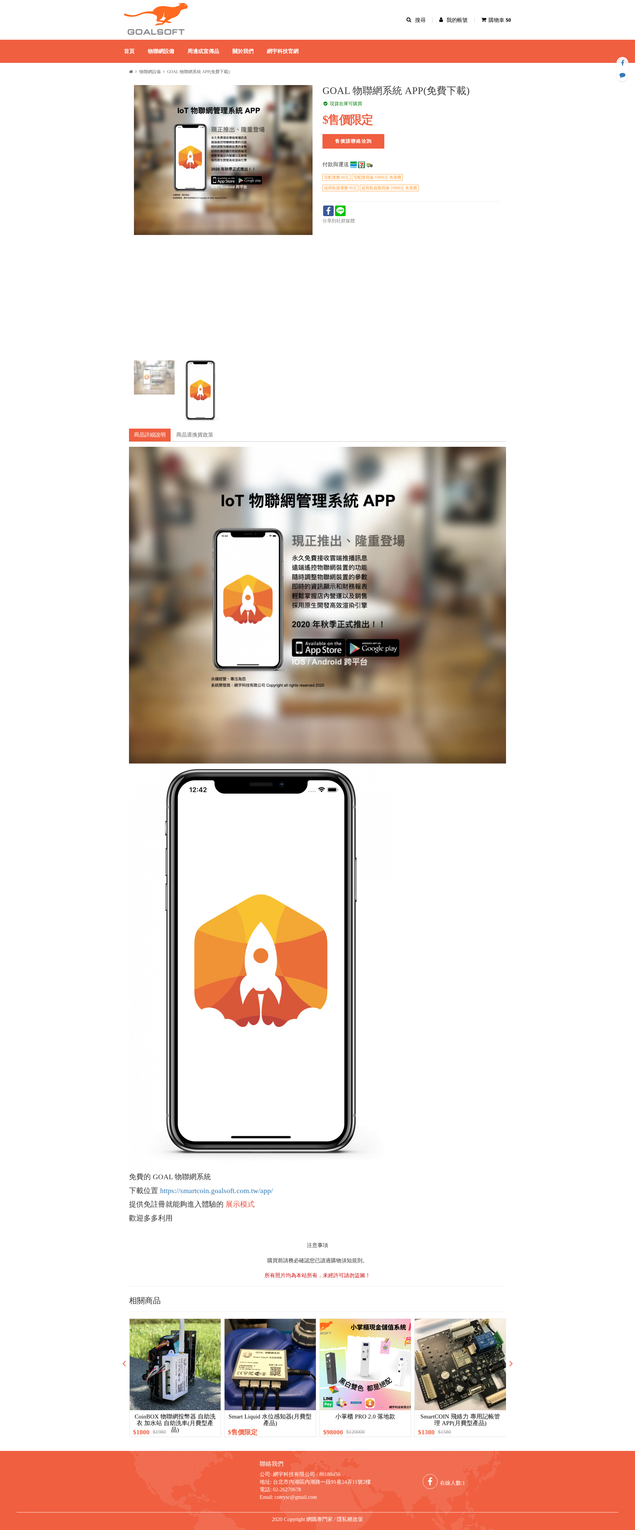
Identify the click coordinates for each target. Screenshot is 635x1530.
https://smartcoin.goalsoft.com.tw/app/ (216, 1190)
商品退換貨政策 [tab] (194, 435)
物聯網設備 (161, 51)
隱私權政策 (350, 1519)
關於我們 (243, 51)
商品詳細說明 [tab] (150, 435)
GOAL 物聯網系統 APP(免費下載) (198, 71)
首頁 (129, 51)
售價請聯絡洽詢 (353, 141)
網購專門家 (319, 1519)
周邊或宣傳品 (203, 51)
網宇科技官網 (283, 51)
